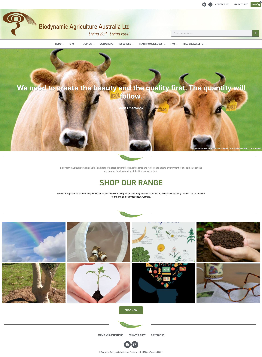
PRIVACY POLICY (137, 335)
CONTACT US (221, 4)
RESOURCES (125, 44)
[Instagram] (210, 4)
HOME (58, 44)
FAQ (173, 44)
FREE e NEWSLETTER (193, 44)
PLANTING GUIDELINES (151, 44)
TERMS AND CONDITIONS (110, 335)
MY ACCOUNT (241, 4)
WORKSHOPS (106, 44)
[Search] (255, 33)
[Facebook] (204, 4)
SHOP (72, 44)
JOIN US (87, 44)
